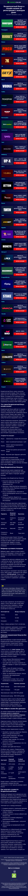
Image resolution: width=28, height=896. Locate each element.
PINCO (3, 54)
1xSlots (3, 362)
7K (2, 66)
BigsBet (3, 227)
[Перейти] (14, 868)
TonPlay (3, 289)
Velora (3, 179)
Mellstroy (4, 154)
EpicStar (3, 374)
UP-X (2, 166)
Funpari (3, 387)
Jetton (3, 191)
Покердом (4, 29)
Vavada (3, 313)
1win (2, 215)
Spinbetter (4, 130)
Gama (3, 350)
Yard (2, 142)
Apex (2, 264)
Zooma (3, 239)
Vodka (3, 91)
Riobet (3, 42)
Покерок (3, 105)
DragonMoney (5, 277)
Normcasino (4, 117)
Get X (3, 79)
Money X (3, 252)
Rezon (3, 203)
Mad (2, 338)
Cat (2, 326)
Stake (3, 301)
